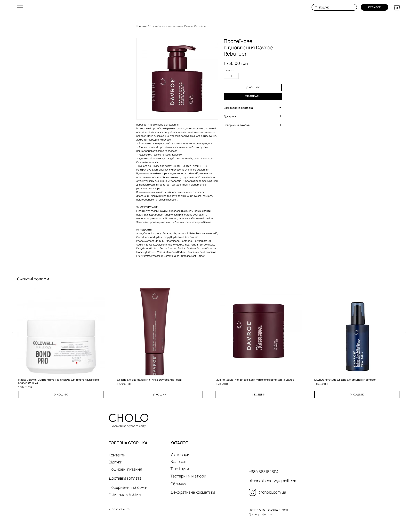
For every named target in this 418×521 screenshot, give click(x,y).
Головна (141, 26)
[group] (209, 343)
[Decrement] (226, 76)
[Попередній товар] (12, 332)
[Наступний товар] (406, 332)
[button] (20, 7)
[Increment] (236, 76)
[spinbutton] (231, 76)
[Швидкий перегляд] (61, 331)
